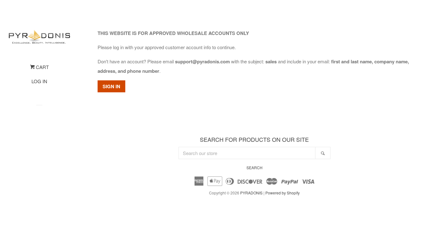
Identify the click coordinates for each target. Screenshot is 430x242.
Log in (39, 81)
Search (254, 167)
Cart (42, 67)
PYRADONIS (251, 192)
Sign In (111, 86)
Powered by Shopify (282, 192)
